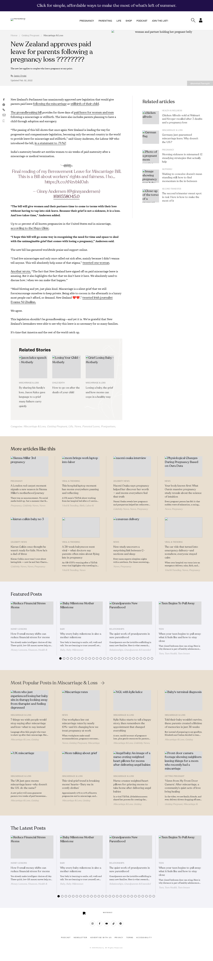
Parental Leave (91, 426)
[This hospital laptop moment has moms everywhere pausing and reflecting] (81, 466)
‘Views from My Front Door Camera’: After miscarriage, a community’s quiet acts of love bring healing (183, 786)
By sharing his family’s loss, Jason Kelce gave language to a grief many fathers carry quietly (32, 397)
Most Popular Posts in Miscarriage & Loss (54, 683)
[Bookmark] (3, 121)
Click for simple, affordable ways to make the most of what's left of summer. (106, 5)
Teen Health (171, 653)
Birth (81, 505)
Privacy (119, 937)
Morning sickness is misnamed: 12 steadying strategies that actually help (182, 158)
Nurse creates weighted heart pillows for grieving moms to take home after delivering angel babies (132, 786)
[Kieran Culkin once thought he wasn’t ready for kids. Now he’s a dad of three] (29, 527)
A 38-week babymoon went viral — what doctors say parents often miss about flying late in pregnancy (80, 552)
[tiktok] (113, 923)
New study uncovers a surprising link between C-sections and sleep (129, 550)
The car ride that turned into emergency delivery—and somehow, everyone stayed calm (181, 552)
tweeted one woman (96, 263)
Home (14, 35)
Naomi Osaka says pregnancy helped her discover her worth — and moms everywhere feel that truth (131, 491)
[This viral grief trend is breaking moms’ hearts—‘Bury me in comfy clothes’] (81, 761)
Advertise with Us (101, 937)
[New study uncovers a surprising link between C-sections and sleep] (132, 527)
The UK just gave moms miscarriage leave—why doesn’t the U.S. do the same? (29, 784)
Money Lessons (19, 629)
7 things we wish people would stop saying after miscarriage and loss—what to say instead (28, 723)
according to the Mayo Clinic (30, 228)
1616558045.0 (66, 196)
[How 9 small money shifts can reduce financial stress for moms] (32, 613)
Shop (129, 20)
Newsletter (80, 937)
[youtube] (106, 923)
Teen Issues (184, 653)
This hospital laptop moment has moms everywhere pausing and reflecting (80, 489)
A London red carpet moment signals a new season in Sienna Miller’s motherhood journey (29, 489)
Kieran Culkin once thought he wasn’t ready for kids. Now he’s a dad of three (29, 550)
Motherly (167, 169)
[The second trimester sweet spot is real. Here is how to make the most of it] (150, 195)
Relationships (116, 629)
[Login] (200, 21)
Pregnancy (87, 20)
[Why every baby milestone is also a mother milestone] (81, 613)
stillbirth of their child (85, 104)
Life (118, 20)
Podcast (141, 20)
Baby (62, 629)
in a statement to (50, 143)
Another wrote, (21, 271)
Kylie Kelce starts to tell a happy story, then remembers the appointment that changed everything (132, 725)
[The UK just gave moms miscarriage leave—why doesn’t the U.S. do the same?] (29, 761)
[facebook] (99, 923)
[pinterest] (120, 923)
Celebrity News (30, 505)
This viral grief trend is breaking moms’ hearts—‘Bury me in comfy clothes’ (81, 784)
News (77, 426)
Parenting (105, 20)
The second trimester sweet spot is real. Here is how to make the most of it (182, 197)
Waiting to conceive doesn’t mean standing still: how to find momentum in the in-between (182, 177)
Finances (32, 649)
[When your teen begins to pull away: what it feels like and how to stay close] (180, 613)
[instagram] (92, 923)
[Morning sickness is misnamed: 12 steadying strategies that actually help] (150, 156)
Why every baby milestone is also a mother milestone (80, 635)
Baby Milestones (74, 649)
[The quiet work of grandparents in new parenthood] (130, 613)
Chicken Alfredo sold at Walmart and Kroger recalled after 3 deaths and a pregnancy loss (182, 119)
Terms (129, 937)
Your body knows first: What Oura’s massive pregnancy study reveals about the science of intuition (183, 491)
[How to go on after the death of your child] (66, 367)
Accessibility (144, 937)
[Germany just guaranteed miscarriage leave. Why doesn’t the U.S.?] (150, 137)
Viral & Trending (71, 481)
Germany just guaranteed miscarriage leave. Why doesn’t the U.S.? (180, 138)
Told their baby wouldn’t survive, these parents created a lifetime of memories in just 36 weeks (183, 723)
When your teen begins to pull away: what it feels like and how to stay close (180, 637)
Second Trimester (171, 188)
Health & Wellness (172, 110)
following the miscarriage (50, 104)
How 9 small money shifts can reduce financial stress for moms (30, 635)
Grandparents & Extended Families (130, 651)
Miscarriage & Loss (53, 35)
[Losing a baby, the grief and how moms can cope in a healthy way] (100, 367)
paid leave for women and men (94, 112)
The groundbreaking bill (26, 112)
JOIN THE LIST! (160, 20)
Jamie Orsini (20, 75)
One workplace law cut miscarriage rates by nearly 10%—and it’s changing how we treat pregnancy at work (80, 725)
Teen (161, 629)
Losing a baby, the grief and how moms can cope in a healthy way (99, 392)
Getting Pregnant (30, 35)
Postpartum (108, 426)
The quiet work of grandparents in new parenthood (129, 635)
